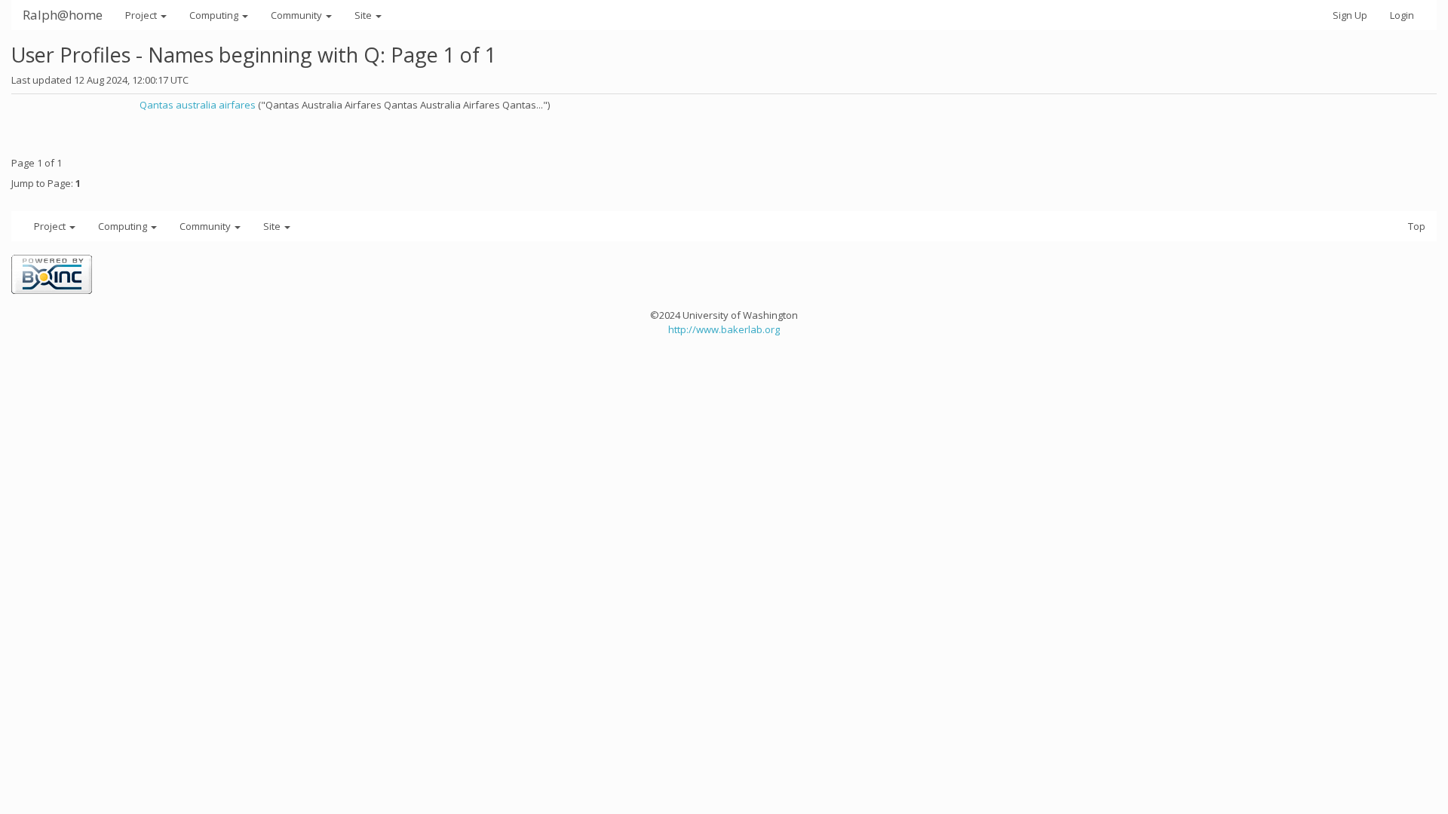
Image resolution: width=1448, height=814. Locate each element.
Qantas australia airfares (198, 105)
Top (1416, 226)
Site (364, 15)
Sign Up (1350, 15)
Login (1402, 15)
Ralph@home (63, 14)
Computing (215, 15)
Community (297, 15)
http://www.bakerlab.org (724, 329)
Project (142, 15)
